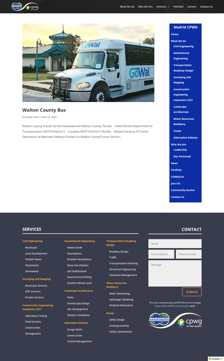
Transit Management (79, 341)
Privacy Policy (161, 305)
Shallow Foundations (79, 259)
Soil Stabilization (77, 271)
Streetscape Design (78, 303)
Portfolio (178, 6)
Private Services (34, 297)
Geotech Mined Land (79, 283)
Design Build (74, 329)
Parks (70, 297)
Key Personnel (182, 156)
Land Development (36, 253)
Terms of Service (181, 305)
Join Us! (175, 183)
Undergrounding (119, 325)
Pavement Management (123, 275)
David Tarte (32, 117)
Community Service (183, 190)
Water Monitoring (119, 293)
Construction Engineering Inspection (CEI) (183, 95)
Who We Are (145, 6)
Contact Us (206, 6)
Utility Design (117, 319)
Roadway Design (118, 251)
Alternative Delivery (186, 137)
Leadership (180, 149)
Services (161, 6)
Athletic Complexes (78, 315)
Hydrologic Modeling (121, 299)
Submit (192, 291)
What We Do (127, 6)
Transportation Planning (123, 263)
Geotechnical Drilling (79, 277)
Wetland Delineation (121, 305)
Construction (74, 335)
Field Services (33, 321)
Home (174, 34)
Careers (191, 6)
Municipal (31, 247)
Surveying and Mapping (36, 279)
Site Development (77, 309)
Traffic (113, 257)
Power (177, 131)
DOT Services (33, 291)
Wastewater (32, 265)
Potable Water (33, 259)
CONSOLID (177, 176)
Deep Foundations (78, 265)
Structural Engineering (122, 269)
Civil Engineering (184, 46)
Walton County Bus (44, 110)
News (174, 163)
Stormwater (32, 271)
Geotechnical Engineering (79, 241)
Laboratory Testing (36, 315)
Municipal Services (36, 285)
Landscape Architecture (78, 290)
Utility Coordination (120, 331)
